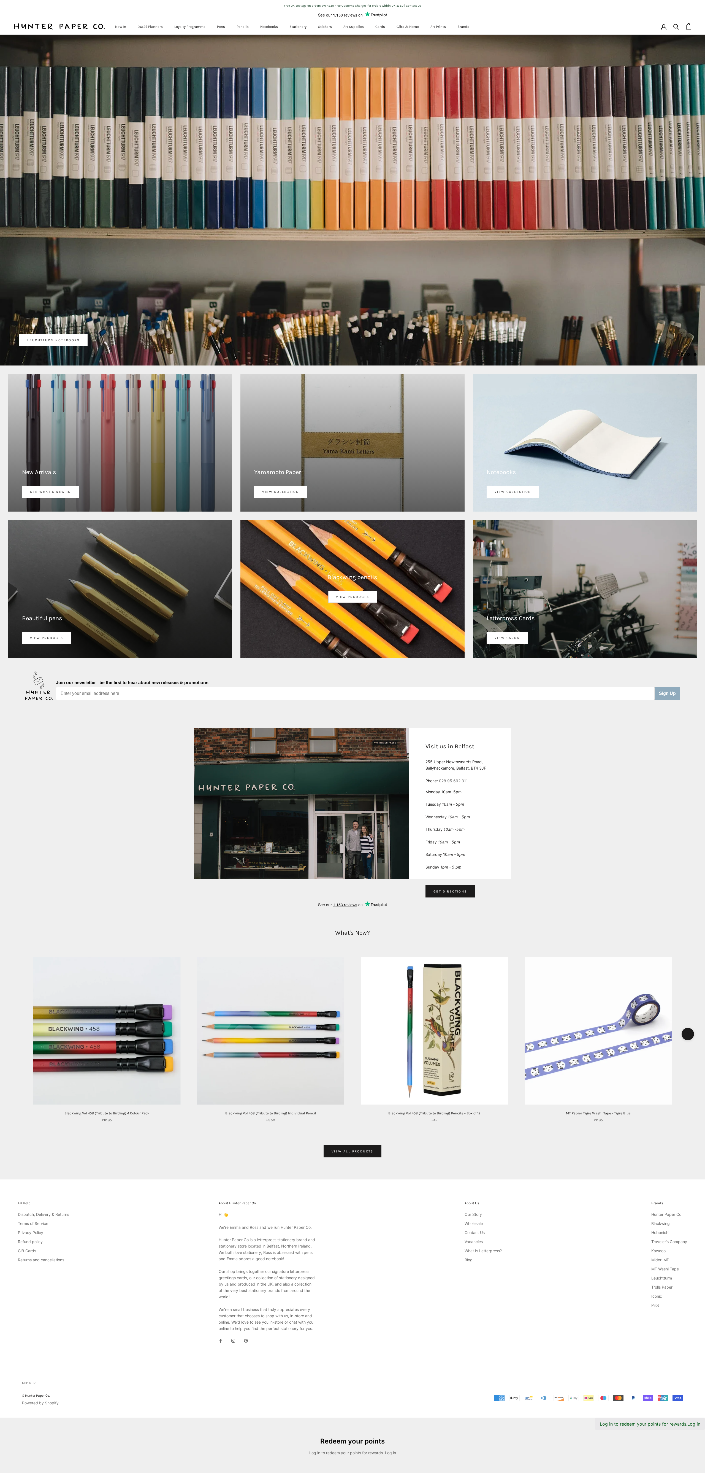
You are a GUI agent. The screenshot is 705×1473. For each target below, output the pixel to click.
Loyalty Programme (189, 27)
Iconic (656, 1200)
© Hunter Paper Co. (36, 1300)
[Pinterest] (246, 1244)
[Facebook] (221, 1244)
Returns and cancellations (41, 1164)
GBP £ (26, 1287)
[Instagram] (233, 1244)
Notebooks (269, 27)
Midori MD (660, 1164)
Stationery (298, 27)
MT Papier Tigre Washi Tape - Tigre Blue (598, 1017)
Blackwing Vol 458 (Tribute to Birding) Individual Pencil (270, 1017)
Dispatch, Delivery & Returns (43, 1118)
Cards (380, 27)
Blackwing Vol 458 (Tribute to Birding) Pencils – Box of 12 (434, 1017)
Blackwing (660, 1127)
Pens (221, 27)
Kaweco (658, 1155)
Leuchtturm (661, 1182)
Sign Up (667, 597)
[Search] (676, 26)
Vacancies (474, 1146)
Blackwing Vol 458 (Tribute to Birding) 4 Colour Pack (106, 1017)
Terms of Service (33, 1127)
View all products (352, 1056)
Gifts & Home (408, 27)
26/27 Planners (150, 27)
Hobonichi (660, 1137)
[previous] (17, 938)
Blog (469, 1164)
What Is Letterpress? (483, 1155)
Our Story (473, 1118)
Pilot (655, 1209)
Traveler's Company (669, 1146)
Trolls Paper (662, 1191)
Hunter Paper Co (666, 1118)
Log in (693, 1328)
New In (120, 27)
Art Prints (438, 27)
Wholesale (474, 1127)
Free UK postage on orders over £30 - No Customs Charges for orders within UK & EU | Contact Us (352, 5)
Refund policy (30, 1146)
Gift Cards (27, 1155)
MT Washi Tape (665, 1173)
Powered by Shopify (40, 1307)
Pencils (243, 27)
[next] (688, 938)
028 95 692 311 (453, 685)
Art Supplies (353, 27)
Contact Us (475, 1137)
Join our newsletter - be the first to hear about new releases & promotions (132, 587)
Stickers (325, 27)
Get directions (450, 796)
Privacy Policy (30, 1137)
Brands (463, 27)
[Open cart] (688, 26)
